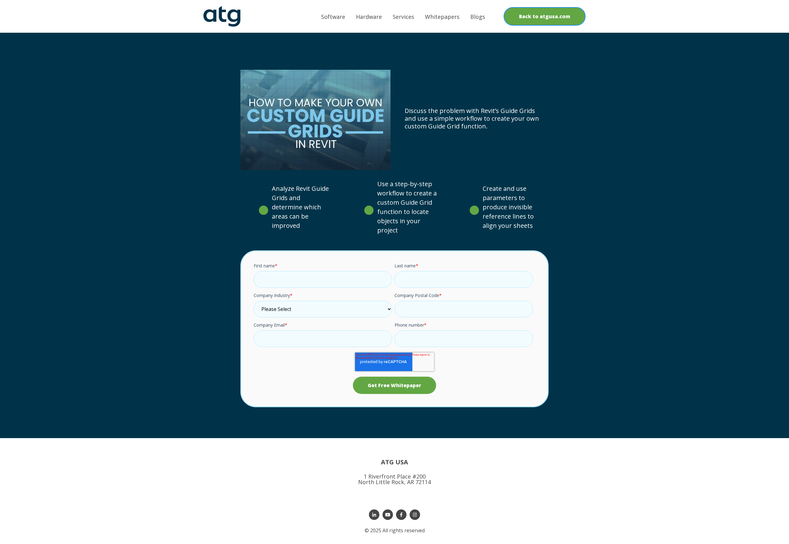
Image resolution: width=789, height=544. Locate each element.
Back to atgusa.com (544, 16)
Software (333, 16)
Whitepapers (442, 16)
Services (403, 16)
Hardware (369, 16)
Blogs (477, 16)
